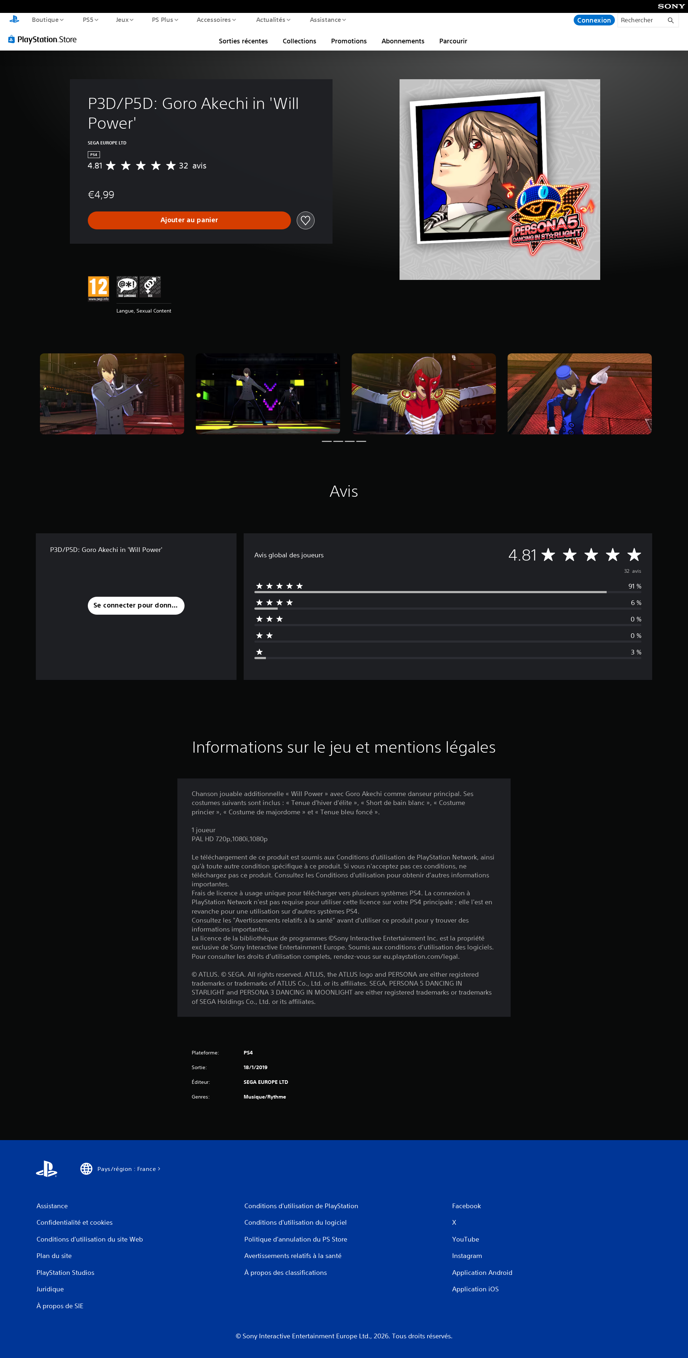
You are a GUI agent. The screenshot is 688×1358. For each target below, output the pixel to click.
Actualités (270, 19)
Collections (299, 41)
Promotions (349, 41)
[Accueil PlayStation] (14, 20)
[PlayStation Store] (45, 39)
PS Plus (162, 19)
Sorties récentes (243, 41)
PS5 (87, 19)
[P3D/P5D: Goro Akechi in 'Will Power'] (112, 394)
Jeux (122, 19)
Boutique (45, 19)
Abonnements (403, 41)
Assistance (325, 19)
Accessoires (214, 19)
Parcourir (453, 41)
